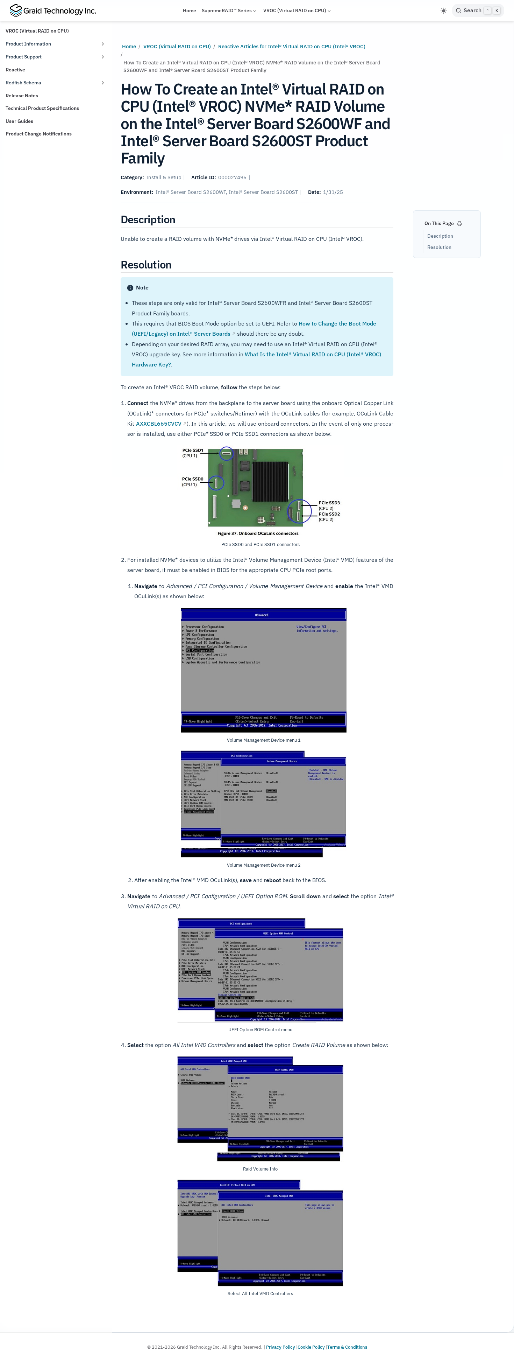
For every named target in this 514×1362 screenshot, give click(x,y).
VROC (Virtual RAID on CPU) (294, 11)
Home (189, 10)
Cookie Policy (311, 1347)
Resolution (439, 247)
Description (440, 236)
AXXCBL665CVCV (158, 423)
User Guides (19, 121)
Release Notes (22, 95)
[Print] (459, 222)
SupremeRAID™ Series (227, 11)
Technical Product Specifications (42, 108)
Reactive (15, 70)
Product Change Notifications (39, 134)
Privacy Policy (280, 1347)
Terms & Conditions (347, 1347)
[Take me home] (56, 10)
